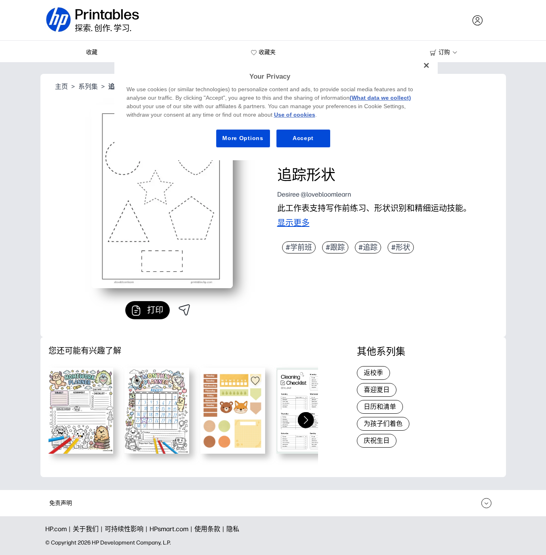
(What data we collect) (380, 97)
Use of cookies (294, 114)
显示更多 (293, 223)
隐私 (232, 529)
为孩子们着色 (383, 423)
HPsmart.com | (172, 529)
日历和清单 (380, 406)
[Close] (426, 65)
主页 (61, 86)
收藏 (91, 52)
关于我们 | (89, 529)
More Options (242, 138)
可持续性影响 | (127, 529)
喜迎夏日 (377, 390)
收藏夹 (267, 52)
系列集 (88, 86)
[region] (276, 108)
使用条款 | (210, 529)
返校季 (373, 373)
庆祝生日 (377, 440)
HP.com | (59, 529)
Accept (303, 138)
